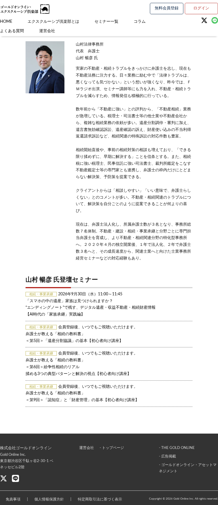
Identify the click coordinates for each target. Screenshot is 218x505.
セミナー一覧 (106, 22)
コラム (140, 22)
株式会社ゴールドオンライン (26, 448)
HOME (6, 22)
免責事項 (13, 499)
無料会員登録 (167, 8)
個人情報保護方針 (49, 499)
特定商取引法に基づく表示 (100, 499)
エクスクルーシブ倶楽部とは (53, 22)
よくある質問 (12, 31)
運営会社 (47, 31)
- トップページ (112, 448)
